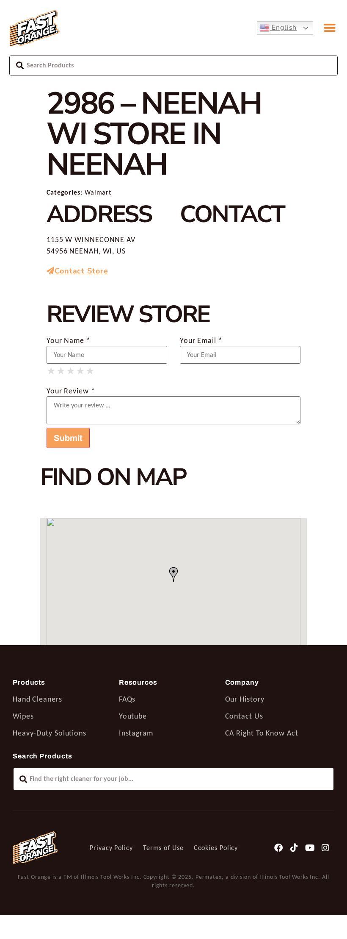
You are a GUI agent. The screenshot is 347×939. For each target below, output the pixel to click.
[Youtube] (310, 848)
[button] (329, 28)
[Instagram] (325, 848)
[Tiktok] (294, 848)
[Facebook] (279, 848)
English (283, 27)
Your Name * (69, 340)
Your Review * (71, 391)
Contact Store (81, 271)
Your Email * (201, 340)
